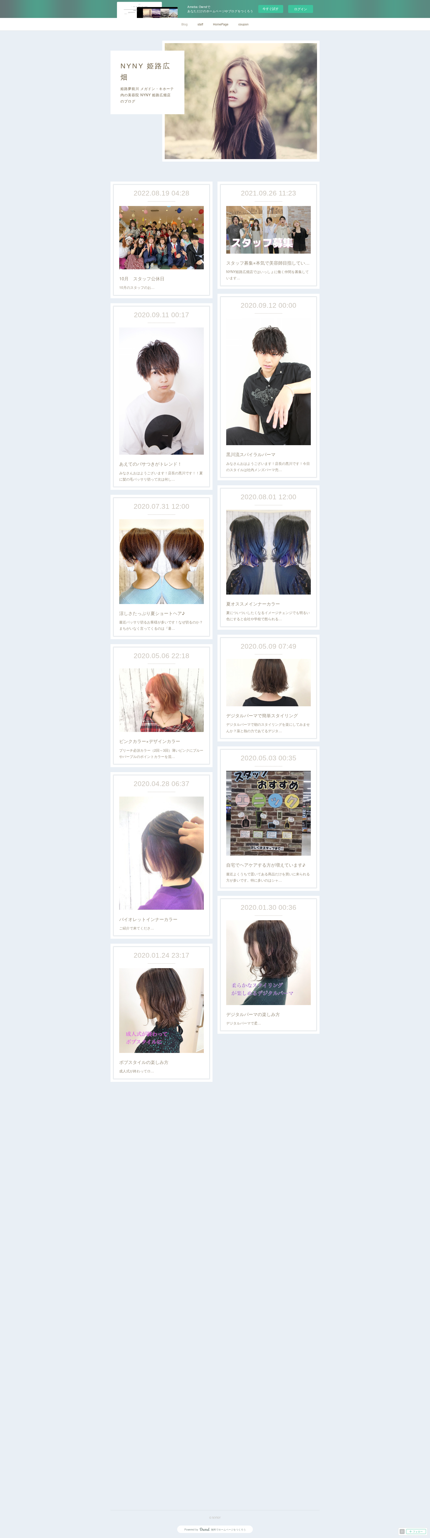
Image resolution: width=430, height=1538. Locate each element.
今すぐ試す (271, 8)
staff (200, 24)
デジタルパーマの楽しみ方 (253, 1014)
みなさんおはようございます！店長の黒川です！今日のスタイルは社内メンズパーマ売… (268, 466)
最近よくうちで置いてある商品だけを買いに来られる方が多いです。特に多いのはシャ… (268, 877)
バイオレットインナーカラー (148, 919)
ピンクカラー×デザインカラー (149, 741)
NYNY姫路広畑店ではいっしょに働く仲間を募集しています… (267, 274)
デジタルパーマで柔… (243, 1023)
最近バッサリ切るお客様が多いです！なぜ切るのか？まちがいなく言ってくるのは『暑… (161, 625)
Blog (184, 24)
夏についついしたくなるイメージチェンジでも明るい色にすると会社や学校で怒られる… (268, 615)
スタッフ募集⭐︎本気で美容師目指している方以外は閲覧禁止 (268, 262)
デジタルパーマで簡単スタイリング (262, 715)
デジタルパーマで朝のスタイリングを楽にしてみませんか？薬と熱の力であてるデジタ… (268, 727)
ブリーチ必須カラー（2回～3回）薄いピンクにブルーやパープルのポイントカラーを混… (161, 753)
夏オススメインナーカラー (253, 603)
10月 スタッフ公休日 (141, 278)
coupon (243, 24)
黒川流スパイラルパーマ (250, 454)
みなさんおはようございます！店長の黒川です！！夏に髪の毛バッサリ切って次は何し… (161, 476)
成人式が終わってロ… (136, 1070)
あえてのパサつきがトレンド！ (150, 463)
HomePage (220, 24)
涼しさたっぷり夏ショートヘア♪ (152, 613)
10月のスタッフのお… (137, 287)
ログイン (300, 8)
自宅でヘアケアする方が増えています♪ (265, 864)
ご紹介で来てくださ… (136, 927)
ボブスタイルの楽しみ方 (143, 1062)
